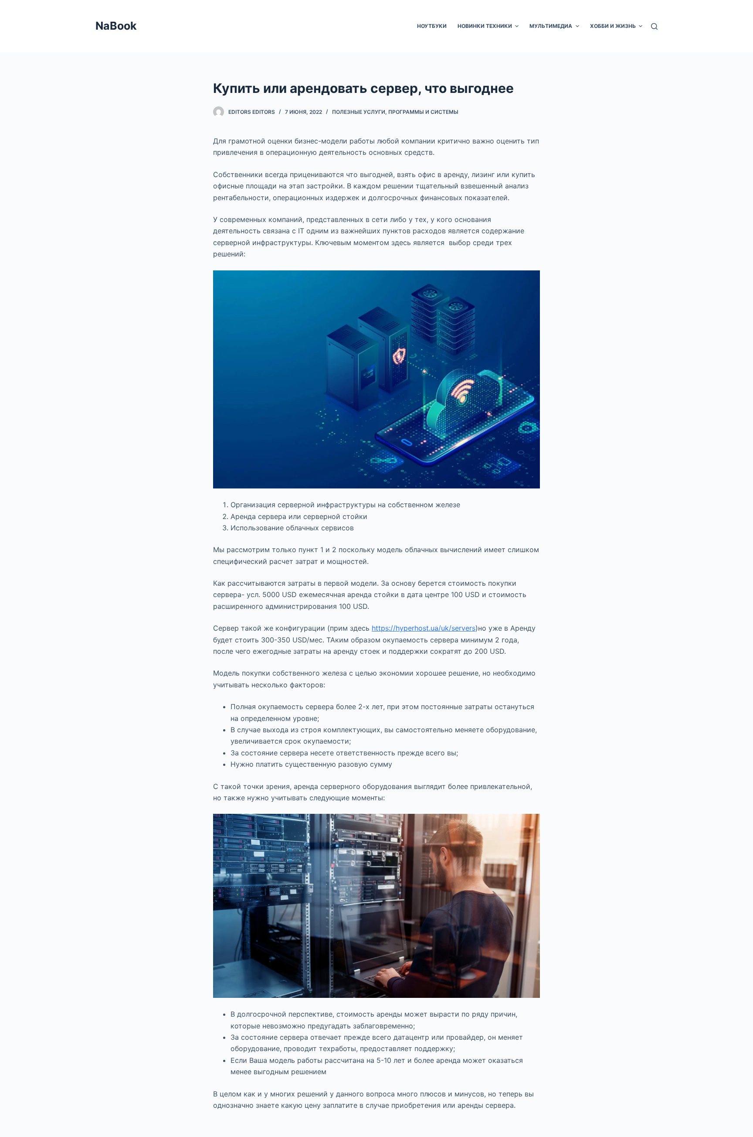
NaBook (116, 25)
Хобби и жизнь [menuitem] (613, 26)
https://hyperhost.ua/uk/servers (423, 628)
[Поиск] (654, 26)
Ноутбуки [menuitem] (432, 26)
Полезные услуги (358, 112)
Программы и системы (423, 112)
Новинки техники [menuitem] (485, 26)
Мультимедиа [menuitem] (550, 26)
